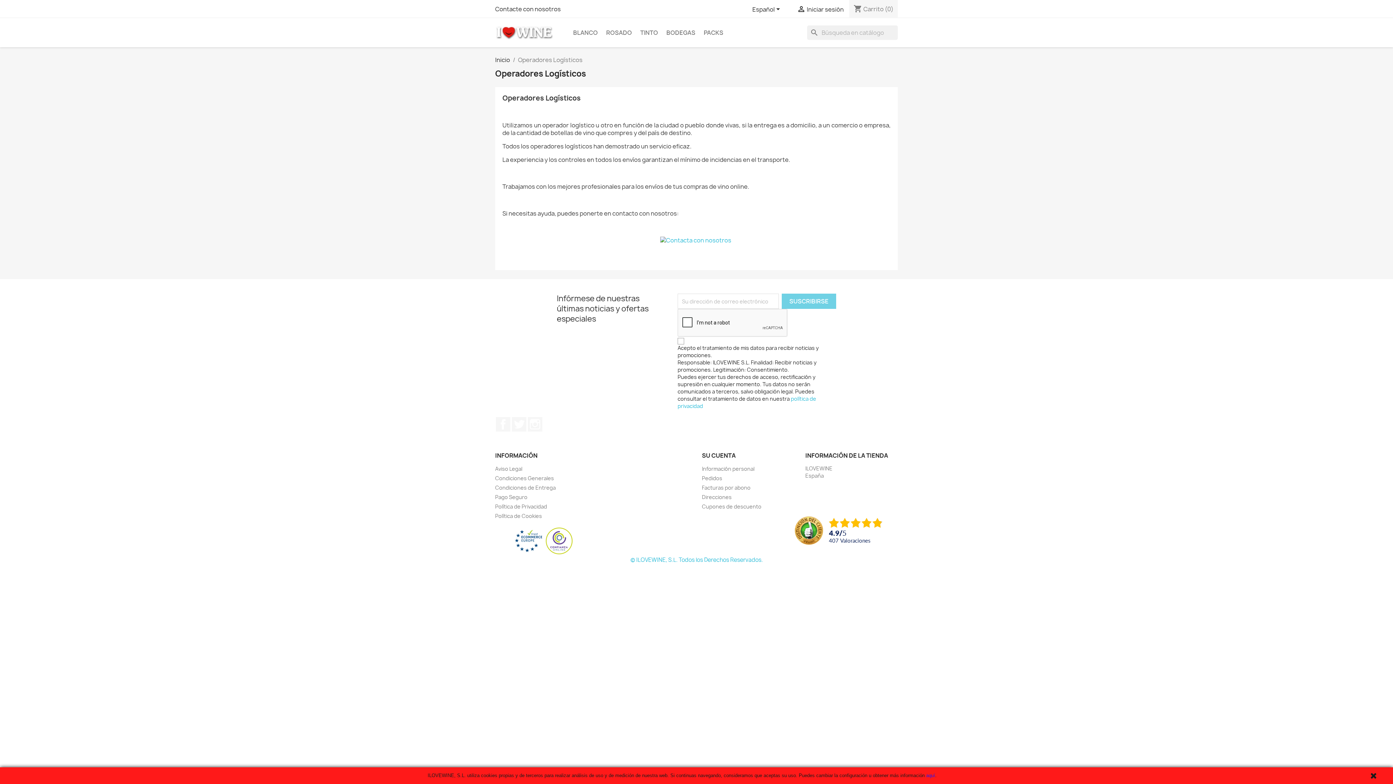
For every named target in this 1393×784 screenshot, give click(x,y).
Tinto (649, 33)
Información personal (728, 468)
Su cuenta (719, 456)
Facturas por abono (726, 487)
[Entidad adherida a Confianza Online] (544, 541)
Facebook (503, 424)
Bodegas (680, 33)
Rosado (619, 33)
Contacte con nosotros (528, 9)
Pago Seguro (511, 497)
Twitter (519, 424)
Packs (713, 33)
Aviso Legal (508, 468)
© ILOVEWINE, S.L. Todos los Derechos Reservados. (696, 560)
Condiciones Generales (524, 478)
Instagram (535, 424)
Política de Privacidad (521, 506)
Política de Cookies (518, 516)
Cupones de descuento (731, 506)
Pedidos (712, 478)
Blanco (585, 33)
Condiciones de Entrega (525, 487)
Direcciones (717, 497)
